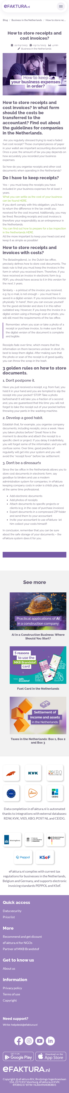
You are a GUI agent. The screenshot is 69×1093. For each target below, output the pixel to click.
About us (9, 968)
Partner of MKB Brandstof (21, 949)
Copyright (10, 1000)
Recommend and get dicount (22, 936)
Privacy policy (12, 988)
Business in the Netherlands (27, 20)
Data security (12, 911)
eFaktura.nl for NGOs (17, 943)
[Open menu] (61, 6)
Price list (9, 917)
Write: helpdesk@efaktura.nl (20, 1024)
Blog (5, 20)
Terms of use (11, 994)
